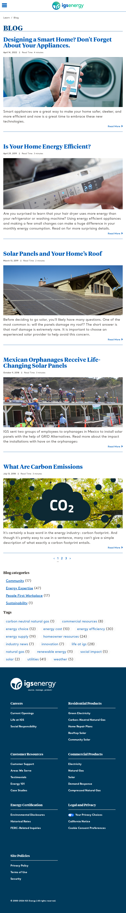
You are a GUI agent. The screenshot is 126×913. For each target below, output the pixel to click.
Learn (6, 17)
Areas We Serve (21, 770)
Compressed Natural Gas (84, 790)
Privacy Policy (19, 865)
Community (15, 581)
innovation (50, 644)
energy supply (17, 637)
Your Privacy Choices (88, 815)
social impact (91, 652)
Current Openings (22, 713)
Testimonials (18, 777)
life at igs (79, 644)
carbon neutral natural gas (27, 622)
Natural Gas (76, 770)
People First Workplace (24, 596)
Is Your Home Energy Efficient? (47, 146)
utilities (33, 660)
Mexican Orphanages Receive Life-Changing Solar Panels (51, 362)
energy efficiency (91, 629)
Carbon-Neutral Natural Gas (86, 720)
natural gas (15, 652)
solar (10, 660)
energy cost (52, 629)
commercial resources (79, 622)
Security (15, 879)
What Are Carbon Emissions (43, 466)
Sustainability (17, 603)
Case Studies (18, 790)
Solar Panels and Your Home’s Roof (52, 253)
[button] (5, 5)
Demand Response (80, 784)
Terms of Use (18, 872)
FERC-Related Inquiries (25, 828)
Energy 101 (17, 784)
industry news (17, 644)
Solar (71, 777)
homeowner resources (61, 637)
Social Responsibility (23, 726)
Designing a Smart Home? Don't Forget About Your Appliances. (57, 42)
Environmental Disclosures (27, 815)
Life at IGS (17, 720)
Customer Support (22, 764)
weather (60, 660)
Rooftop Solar (77, 733)
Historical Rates (20, 821)
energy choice (17, 629)
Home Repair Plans (80, 726)
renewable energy (51, 652)
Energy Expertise (19, 588)
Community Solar (79, 739)
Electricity (75, 764)
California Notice (79, 821)
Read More (115, 126)
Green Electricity (79, 713)
